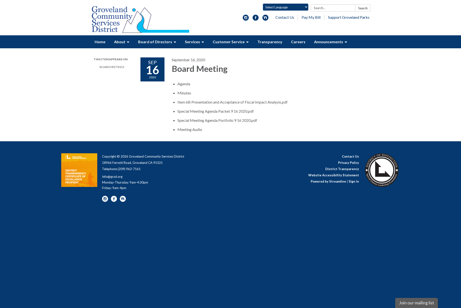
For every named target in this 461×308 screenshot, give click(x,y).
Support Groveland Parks (349, 17)
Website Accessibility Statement (333, 175)
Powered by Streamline (328, 181)
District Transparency (342, 169)
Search (363, 8)
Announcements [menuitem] (328, 41)
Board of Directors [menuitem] (155, 41)
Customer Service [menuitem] (229, 41)
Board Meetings (112, 67)
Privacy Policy (348, 163)
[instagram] (246, 19)
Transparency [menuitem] (269, 41)
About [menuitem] (119, 41)
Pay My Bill (311, 17)
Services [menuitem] (192, 41)
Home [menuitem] (100, 41)
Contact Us (284, 17)
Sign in (354, 181)
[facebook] (256, 19)
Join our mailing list (416, 302)
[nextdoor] (265, 19)
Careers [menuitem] (298, 41)
